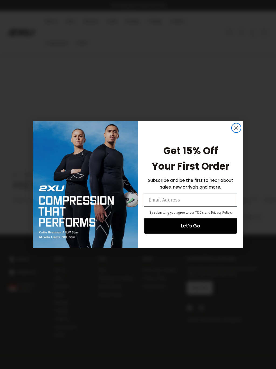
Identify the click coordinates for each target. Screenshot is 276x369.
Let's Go (190, 225)
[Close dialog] (236, 128)
